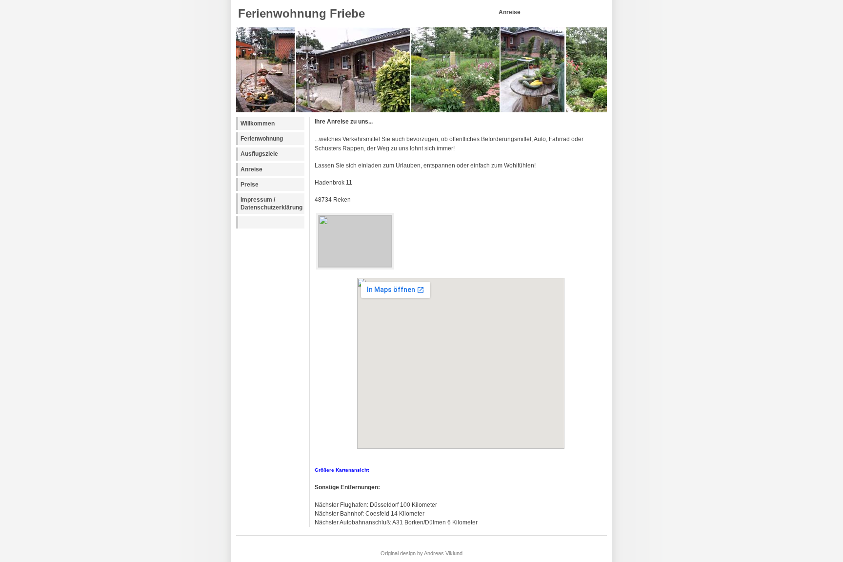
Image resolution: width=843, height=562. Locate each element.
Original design (398, 553)
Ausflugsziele (259, 154)
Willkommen (258, 123)
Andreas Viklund (443, 553)
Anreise (251, 169)
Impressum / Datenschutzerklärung (271, 203)
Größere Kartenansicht (342, 470)
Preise (250, 184)
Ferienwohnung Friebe (301, 13)
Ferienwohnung (262, 139)
